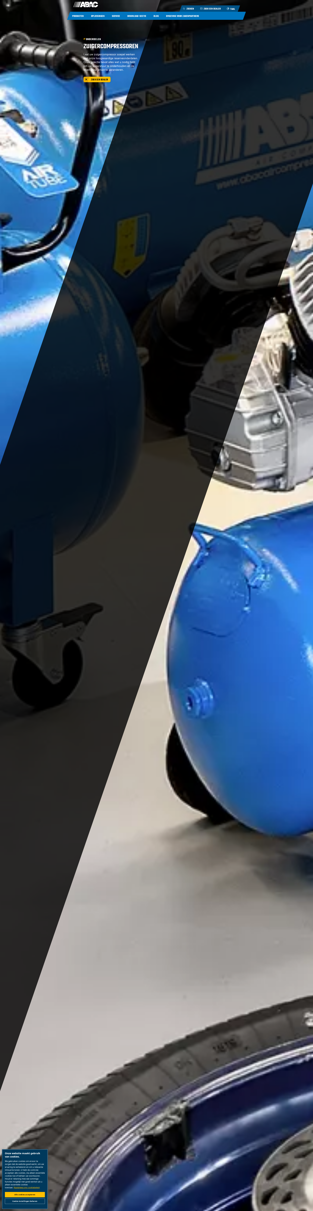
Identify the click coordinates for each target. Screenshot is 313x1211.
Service (116, 16)
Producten (78, 16)
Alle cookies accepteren (24, 1195)
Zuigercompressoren (111, 47)
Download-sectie (136, 16)
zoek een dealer (99, 80)
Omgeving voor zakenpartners (182, 16)
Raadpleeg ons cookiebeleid (27, 1187)
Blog (156, 16)
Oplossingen (98, 16)
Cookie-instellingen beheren (24, 1201)
